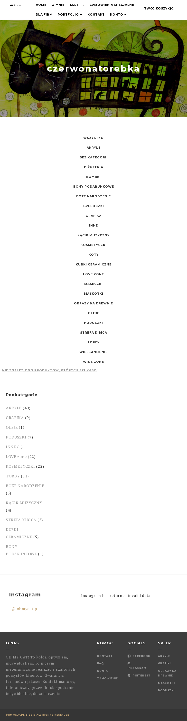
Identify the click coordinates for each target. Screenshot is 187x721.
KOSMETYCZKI (20, 466)
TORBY (13, 476)
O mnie (58, 5)
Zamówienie (107, 678)
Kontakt (96, 14)
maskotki (166, 683)
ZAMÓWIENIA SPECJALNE (112, 5)
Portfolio (69, 14)
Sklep (76, 5)
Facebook (141, 656)
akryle (164, 656)
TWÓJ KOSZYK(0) (159, 8)
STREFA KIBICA (21, 519)
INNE (11, 446)
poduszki (166, 690)
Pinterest (141, 675)
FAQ (100, 663)
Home (41, 5)
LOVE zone (16, 456)
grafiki (164, 663)
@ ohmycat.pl (24, 608)
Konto (117, 14)
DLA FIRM (44, 14)
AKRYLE (13, 408)
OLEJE (12, 427)
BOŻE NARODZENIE (25, 485)
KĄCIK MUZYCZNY (24, 502)
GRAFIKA (15, 417)
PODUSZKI (16, 437)
